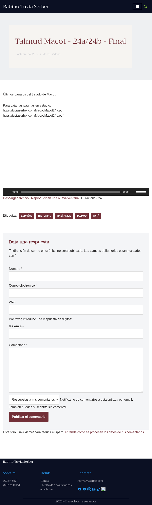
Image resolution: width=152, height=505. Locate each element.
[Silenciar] (133, 192)
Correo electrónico (23, 285)
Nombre (15, 268)
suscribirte (40, 407)
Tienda (44, 481)
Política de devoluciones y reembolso (56, 487)
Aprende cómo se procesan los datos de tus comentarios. (105, 432)
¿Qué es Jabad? (12, 485)
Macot (46, 54)
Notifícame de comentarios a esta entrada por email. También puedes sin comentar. (71, 403)
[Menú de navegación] (137, 6)
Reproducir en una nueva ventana (55, 198)
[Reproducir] (8, 192)
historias (44, 215)
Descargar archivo (16, 198)
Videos (56, 54)
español (26, 215)
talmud (82, 215)
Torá (96, 215)
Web (12, 302)
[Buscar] (145, 6)
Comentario (18, 345)
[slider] (141, 191)
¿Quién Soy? (10, 481)
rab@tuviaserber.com (90, 481)
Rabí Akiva (64, 215)
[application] (76, 192)
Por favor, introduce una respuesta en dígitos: (40, 319)
